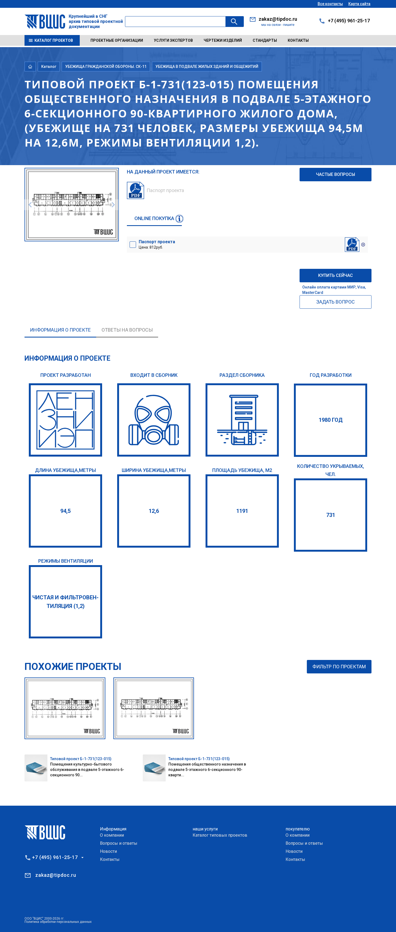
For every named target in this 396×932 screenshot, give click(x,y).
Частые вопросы (335, 174)
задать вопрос (335, 302)
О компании (112, 835)
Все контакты (330, 4)
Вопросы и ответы (118, 843)
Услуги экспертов (173, 40)
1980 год (331, 420)
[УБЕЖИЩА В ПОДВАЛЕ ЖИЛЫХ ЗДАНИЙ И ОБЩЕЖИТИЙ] (242, 420)
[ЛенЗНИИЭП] (65, 420)
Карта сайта (359, 4)
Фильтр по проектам (339, 666)
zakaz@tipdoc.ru (278, 19)
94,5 (65, 511)
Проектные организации (117, 40)
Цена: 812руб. (157, 244)
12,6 (154, 511)
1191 (242, 511)
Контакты (298, 40)
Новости (108, 851)
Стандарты (265, 40)
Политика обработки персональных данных (58, 922)
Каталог (48, 66)
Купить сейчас (335, 275)
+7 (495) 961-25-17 (349, 20)
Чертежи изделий (223, 40)
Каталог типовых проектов (220, 835)
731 (330, 515)
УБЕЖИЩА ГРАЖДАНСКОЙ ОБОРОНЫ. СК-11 (106, 66)
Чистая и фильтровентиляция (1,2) (65, 601)
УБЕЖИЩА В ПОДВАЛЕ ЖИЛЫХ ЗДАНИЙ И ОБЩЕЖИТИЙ (206, 66)
